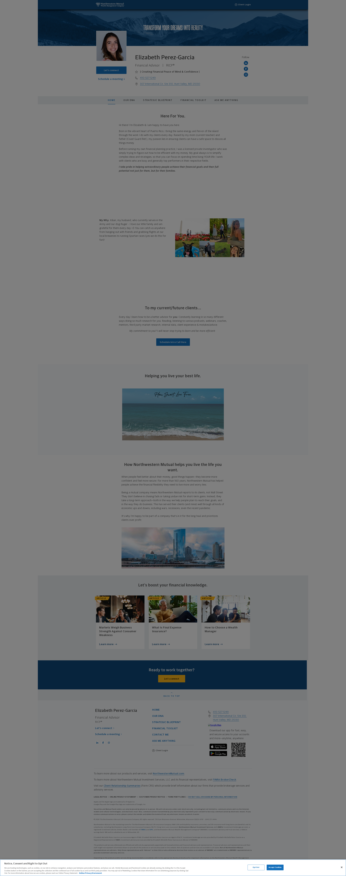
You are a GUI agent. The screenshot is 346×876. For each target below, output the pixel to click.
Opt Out (256, 867)
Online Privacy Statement (90, 873)
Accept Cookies (275, 867)
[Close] (342, 867)
